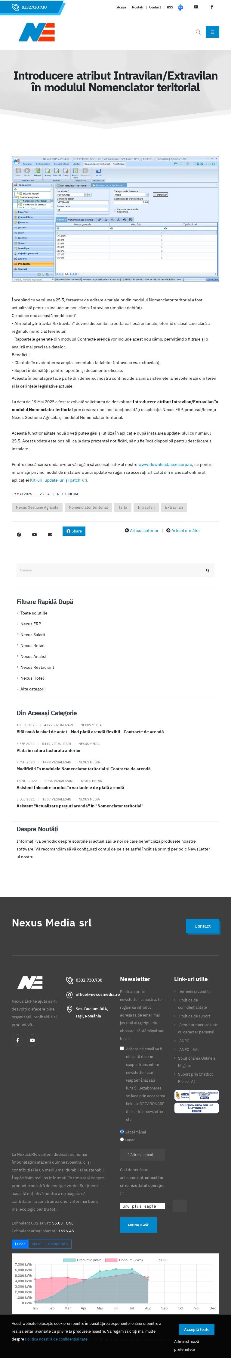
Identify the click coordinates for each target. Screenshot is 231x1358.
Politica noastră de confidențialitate (56, 1339)
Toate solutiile (34, 613)
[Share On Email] (50, 534)
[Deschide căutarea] (198, 32)
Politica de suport (194, 1016)
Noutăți (137, 7)
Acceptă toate (196, 1329)
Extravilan (174, 507)
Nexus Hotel (32, 678)
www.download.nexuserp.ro (165, 464)
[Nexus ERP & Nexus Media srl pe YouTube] (34, 534)
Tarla (123, 507)
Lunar (20, 1243)
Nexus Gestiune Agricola (37, 507)
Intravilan (146, 507)
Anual (37, 1243)
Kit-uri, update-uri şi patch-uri (58, 480)
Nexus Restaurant (37, 667)
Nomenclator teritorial (88, 507)
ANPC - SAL (189, 1049)
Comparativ (58, 1243)
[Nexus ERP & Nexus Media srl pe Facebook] (19, 534)
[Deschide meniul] (212, 31)
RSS (170, 7)
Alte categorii (33, 689)
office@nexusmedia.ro (98, 994)
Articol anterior (144, 530)
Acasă (121, 7)
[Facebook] (17, 1040)
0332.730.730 (34, 7)
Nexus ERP (30, 624)
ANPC (184, 1040)
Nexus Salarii (32, 634)
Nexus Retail (32, 645)
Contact (155, 7)
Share (76, 531)
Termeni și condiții (195, 991)
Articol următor (185, 530)
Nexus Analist (33, 656)
